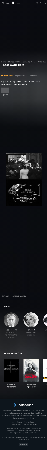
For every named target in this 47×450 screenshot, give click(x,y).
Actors (5, 296)
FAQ (24, 424)
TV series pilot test (15, 433)
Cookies (22, 428)
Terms (28, 428)
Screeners (28, 430)
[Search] (44, 2)
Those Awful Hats (39, 62)
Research (37, 430)
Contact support (32, 424)
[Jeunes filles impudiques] (31, 370)
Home (3, 62)
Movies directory (29, 422)
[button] (11, 326)
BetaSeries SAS (12, 430)
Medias (21, 430)
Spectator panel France (30, 433)
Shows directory (17, 422)
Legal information (12, 428)
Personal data (36, 428)
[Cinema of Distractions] (11, 370)
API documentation (15, 424)
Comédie (26, 62)
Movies (11, 62)
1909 (18, 62)
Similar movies (19, 296)
